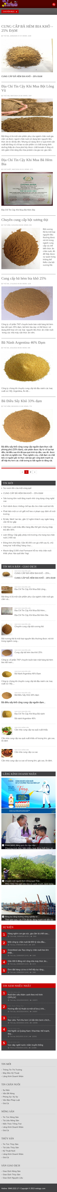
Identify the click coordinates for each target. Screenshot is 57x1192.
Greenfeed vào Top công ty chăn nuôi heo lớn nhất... (28, 951)
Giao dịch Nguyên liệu (23, 571)
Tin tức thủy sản (10, 1144)
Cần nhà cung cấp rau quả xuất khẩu (31, 730)
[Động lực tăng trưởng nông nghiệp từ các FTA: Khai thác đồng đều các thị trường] (28, 902)
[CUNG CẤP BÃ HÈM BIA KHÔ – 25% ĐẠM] (27, 52)
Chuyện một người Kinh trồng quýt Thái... (23, 881)
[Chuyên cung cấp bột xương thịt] (21, 245)
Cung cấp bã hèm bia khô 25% (23, 278)
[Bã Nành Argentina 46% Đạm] (27, 364)
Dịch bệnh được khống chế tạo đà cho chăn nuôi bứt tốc (28, 506)
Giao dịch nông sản (22, 727)
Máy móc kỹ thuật (11, 1073)
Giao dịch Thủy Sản (11, 1174)
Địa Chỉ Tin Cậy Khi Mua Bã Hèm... (30, 610)
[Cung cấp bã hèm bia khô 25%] (27, 300)
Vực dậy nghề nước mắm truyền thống (25, 1045)
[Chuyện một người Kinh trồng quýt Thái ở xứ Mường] (28, 867)
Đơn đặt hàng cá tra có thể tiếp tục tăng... (26, 969)
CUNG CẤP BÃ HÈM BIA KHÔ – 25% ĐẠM (23, 493)
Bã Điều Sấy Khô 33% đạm (21, 401)
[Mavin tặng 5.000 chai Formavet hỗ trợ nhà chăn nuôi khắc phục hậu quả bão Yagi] (28, 795)
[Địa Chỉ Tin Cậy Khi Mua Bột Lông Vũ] (27, 112)
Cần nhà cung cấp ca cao (26, 752)
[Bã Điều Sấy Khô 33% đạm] (27, 423)
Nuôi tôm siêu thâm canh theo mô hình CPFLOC (25, 996)
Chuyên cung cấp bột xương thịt (24, 220)
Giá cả (6, 1130)
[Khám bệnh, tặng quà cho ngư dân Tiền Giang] (28, 831)
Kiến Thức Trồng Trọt (12, 1124)
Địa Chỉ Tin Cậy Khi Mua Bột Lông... (31, 589)
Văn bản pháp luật (11, 1100)
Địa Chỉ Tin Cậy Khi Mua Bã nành (30, 714)
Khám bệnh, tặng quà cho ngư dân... (21, 845)
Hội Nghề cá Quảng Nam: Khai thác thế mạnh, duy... (29, 1032)
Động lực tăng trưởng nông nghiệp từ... (22, 917)
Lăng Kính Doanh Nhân (13, 1076)
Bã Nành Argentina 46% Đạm (23, 342)
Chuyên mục (9, 11)
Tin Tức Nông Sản (11, 1117)
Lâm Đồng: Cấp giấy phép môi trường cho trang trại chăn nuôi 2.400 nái (29, 536)
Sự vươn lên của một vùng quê (17, 488)
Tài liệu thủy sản (11, 1147)
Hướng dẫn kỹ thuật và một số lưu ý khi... (26, 1008)
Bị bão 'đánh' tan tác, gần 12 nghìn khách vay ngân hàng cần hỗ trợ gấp (28, 520)
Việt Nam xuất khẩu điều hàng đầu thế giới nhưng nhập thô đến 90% (28, 528)
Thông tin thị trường (12, 1070)
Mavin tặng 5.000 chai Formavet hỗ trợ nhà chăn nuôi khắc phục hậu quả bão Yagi (27, 551)
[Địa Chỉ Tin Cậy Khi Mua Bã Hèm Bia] (27, 186)
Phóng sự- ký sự (10, 1097)
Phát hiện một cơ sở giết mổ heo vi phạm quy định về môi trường (29, 512)
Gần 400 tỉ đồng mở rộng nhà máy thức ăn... (28, 961)
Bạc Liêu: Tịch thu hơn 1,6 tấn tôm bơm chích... (29, 1020)
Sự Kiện (6, 1090)
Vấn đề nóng (9, 1093)
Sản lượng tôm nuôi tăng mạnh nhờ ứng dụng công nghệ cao (28, 499)
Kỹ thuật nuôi (9, 1151)
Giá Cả (6, 1103)
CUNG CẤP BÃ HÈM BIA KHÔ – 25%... (33, 573)
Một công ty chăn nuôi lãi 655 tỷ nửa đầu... (27, 942)
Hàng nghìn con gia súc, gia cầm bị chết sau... (28, 933)
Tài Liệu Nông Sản (11, 1120)
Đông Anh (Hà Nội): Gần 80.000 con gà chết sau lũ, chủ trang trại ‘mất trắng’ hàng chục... (28, 544)
